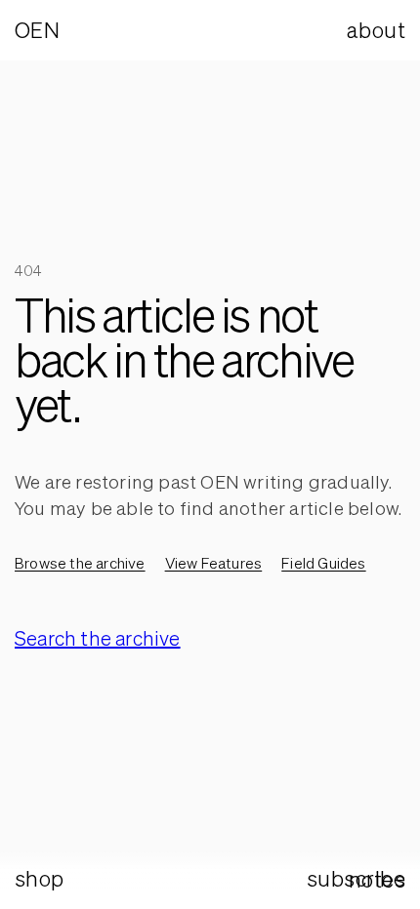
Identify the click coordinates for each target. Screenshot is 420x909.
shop (39, 878)
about (376, 30)
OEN (37, 30)
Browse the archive (80, 563)
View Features (214, 563)
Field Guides (323, 563)
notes (377, 879)
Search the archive (98, 638)
